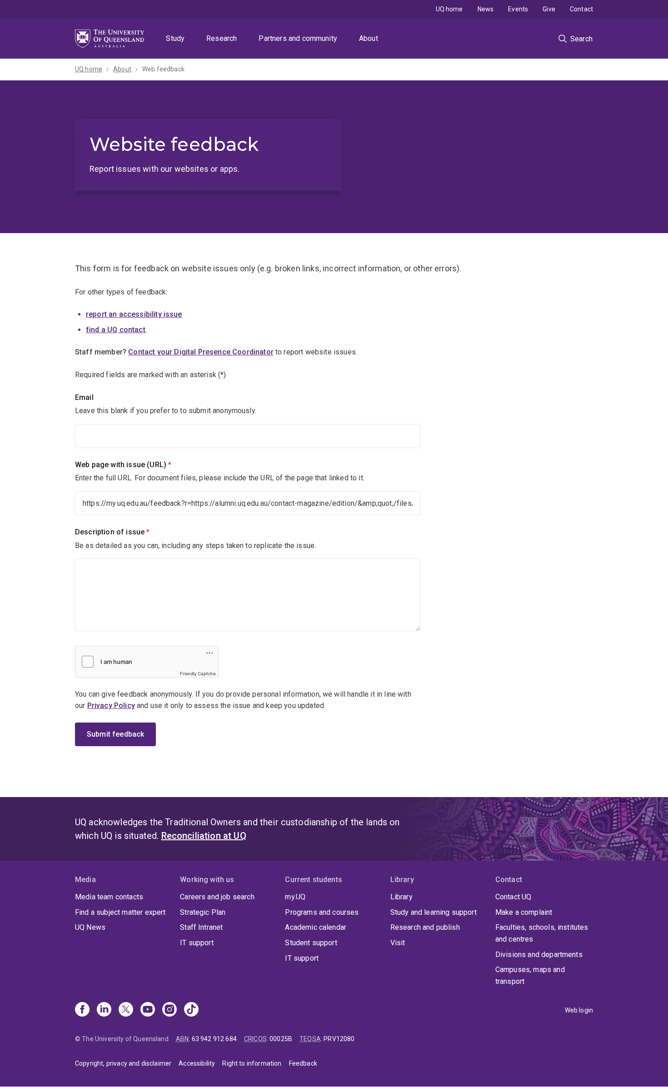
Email (84, 397)
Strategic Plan (202, 912)
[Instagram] (169, 1010)
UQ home (449, 9)
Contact (581, 9)
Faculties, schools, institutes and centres (541, 933)
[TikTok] (191, 1010)
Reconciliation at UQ (203, 835)
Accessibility (197, 1063)
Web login (579, 1010)
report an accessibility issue (134, 314)
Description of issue (127, 532)
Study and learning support (433, 912)
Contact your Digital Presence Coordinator (201, 352)
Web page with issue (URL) (138, 464)
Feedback (303, 1063)
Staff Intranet (201, 927)
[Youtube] (147, 1010)
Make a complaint (524, 912)
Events (518, 9)
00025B (280, 1038)
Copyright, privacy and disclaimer (123, 1063)
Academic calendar (315, 927)
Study (175, 38)
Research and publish (425, 927)
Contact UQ (513, 897)
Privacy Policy (111, 705)
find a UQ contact (115, 329)
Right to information (251, 1063)
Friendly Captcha (198, 673)
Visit (397, 942)
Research (221, 38)
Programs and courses (322, 912)
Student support (311, 942)
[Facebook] (82, 1010)
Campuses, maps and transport (530, 975)
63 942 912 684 (214, 1038)
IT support (197, 942)
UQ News (90, 927)
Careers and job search (217, 897)
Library (401, 897)
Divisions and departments (539, 954)
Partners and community (298, 38)
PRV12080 (339, 1038)
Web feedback (163, 69)
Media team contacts (109, 897)
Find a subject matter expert (120, 912)
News (486, 9)
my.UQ (295, 897)
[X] (126, 1010)
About (368, 38)
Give (549, 9)
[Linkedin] (104, 1010)
